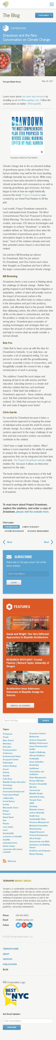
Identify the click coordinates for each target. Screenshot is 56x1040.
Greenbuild (7, 788)
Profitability (34, 758)
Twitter (18, 925)
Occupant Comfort (10, 759)
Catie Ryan (7, 778)
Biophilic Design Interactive (14, 782)
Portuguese (7, 734)
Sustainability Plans (37, 819)
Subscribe (11, 1027)
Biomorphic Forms (10, 807)
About (6, 954)
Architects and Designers (39, 850)
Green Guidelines (36, 762)
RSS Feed (12, 861)
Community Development (13, 791)
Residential (34, 765)
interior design (9, 846)
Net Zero (33, 787)
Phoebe (6, 823)
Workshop (7, 743)
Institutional (34, 768)
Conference (7, 753)
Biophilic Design (36, 793)
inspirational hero (10, 843)
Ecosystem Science (37, 733)
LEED (31, 803)
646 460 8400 (22, 915)
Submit (14, 582)
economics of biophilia (12, 836)
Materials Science (36, 809)
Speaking (33, 806)
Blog (5, 969)
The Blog (11, 15)
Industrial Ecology (36, 796)
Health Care (34, 816)
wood (5, 830)
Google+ (24, 925)
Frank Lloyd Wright (11, 794)
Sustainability (8, 833)
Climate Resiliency (30, 527)
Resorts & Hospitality (38, 784)
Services (7, 959)
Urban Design (35, 838)
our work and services (33, 96)
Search (45, 721)
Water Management (37, 777)
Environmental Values (12, 756)
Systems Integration (14, 531)
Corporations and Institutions (36, 773)
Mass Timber (8, 740)
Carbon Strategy (10, 766)
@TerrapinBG (34, 103)
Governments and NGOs (39, 841)
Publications (8, 762)
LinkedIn (29, 925)
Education (7, 746)
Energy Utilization (36, 780)
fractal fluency (9, 801)
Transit (5, 737)
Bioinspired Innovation (38, 825)
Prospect (6, 814)
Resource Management (38, 531)
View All (20, 705)
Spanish (6, 775)
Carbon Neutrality (36, 812)
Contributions (11, 527)
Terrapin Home (11, 948)
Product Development (38, 835)
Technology (7, 785)
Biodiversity (34, 736)
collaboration (8, 798)
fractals (6, 804)
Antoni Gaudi (8, 817)
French (6, 769)
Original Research (36, 832)
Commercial (34, 790)
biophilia (6, 839)
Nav (52, 4)
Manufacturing (35, 828)
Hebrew (6, 772)
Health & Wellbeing (37, 752)
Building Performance (38, 743)
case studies (8, 827)
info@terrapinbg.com (28, 100)
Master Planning (36, 854)
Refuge (6, 810)
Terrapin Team (35, 800)
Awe (4, 820)
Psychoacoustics (10, 750)
